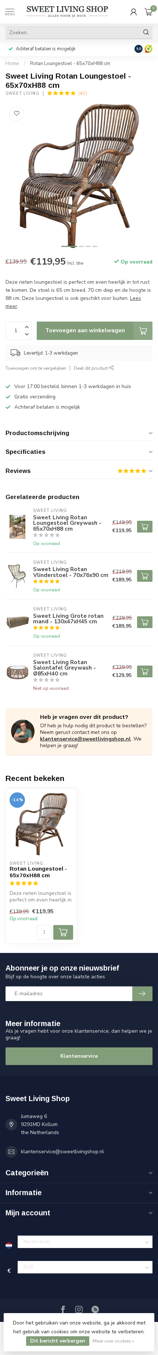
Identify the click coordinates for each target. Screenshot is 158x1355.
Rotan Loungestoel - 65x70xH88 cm (70, 63)
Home (12, 63)
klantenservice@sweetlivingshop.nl (85, 738)
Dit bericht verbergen (57, 1340)
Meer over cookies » (113, 1341)
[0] (148, 11)
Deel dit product (91, 368)
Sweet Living (22, 94)
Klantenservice (79, 1056)
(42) (82, 93)
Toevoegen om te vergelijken (36, 368)
